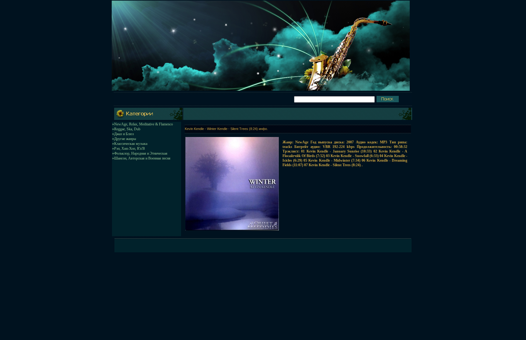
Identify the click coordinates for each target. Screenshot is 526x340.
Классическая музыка (130, 144)
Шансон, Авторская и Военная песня (142, 158)
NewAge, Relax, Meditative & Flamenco (143, 124)
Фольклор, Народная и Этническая (140, 153)
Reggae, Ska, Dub (127, 129)
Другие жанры (125, 139)
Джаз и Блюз (124, 134)
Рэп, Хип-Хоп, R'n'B (129, 148)
